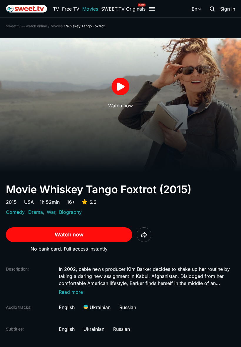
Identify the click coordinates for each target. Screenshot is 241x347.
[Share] (144, 234)
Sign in (227, 9)
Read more (71, 292)
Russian (127, 307)
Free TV (70, 9)
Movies (90, 9)
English (67, 307)
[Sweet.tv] (26, 9)
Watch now (69, 234)
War (51, 212)
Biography (70, 212)
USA (29, 202)
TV (56, 9)
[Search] (212, 9)
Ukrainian (99, 307)
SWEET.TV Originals (123, 9)
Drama (35, 212)
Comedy (15, 212)
